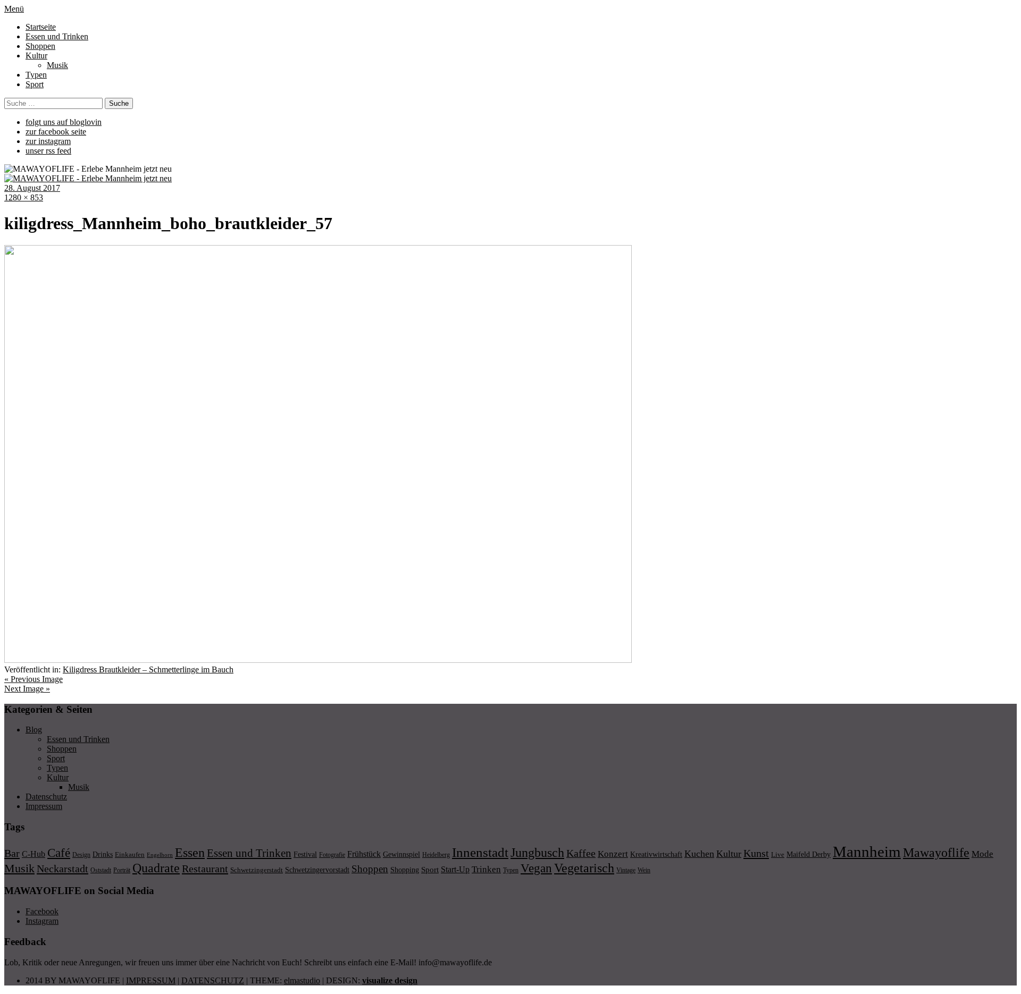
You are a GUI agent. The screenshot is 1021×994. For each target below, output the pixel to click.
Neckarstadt (62, 868)
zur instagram (48, 141)
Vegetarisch (584, 868)
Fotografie (332, 855)
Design (81, 855)
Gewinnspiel (401, 854)
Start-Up (455, 869)
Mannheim (867, 851)
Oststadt (100, 870)
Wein (644, 870)
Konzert (613, 854)
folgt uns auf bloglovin (64, 122)
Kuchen (699, 853)
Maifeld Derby (808, 854)
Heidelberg (436, 855)
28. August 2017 (32, 187)
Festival (305, 854)
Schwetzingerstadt (256, 870)
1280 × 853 (23, 197)
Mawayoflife (936, 853)
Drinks (103, 854)
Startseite (41, 26)
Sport (35, 84)
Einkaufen (130, 854)
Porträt (121, 870)
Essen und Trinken (57, 36)
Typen (36, 74)
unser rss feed (48, 150)
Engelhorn (160, 855)
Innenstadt (480, 852)
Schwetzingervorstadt (317, 869)
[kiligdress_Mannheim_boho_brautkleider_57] (318, 659)
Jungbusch (537, 852)
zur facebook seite (56, 131)
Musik (57, 65)
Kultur (36, 55)
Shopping (404, 869)
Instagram (42, 920)
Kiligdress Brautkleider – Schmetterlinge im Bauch (148, 669)
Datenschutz (46, 796)
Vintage (625, 870)
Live (777, 854)
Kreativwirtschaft (656, 854)
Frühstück (364, 853)
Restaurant (205, 868)
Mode (982, 854)
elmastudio (302, 980)
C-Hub (33, 853)
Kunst (756, 853)
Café (58, 853)
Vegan (536, 868)
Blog (34, 729)
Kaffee (581, 853)
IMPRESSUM (150, 980)
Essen (190, 852)
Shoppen (40, 45)
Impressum (44, 806)
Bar (12, 853)
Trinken (486, 869)
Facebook (42, 911)
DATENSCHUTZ (212, 980)
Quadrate (156, 868)
